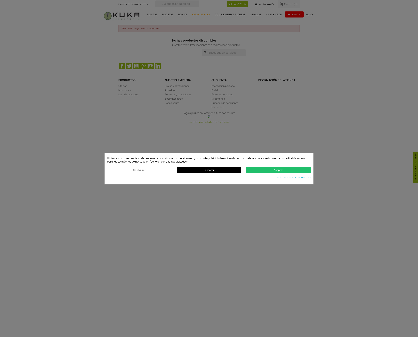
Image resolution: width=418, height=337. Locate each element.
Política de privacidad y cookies (294, 177)
